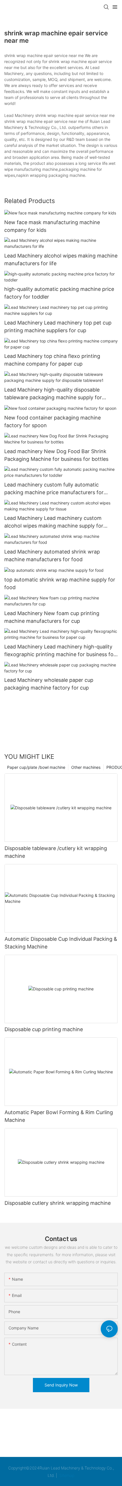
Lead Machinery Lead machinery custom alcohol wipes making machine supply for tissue (53, 522)
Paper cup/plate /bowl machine (36, 767)
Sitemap (66, 1475)
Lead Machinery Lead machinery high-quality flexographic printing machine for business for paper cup (59, 651)
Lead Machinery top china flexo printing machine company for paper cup (52, 360)
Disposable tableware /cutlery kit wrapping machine (56, 852)
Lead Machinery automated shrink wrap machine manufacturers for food (52, 555)
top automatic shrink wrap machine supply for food (59, 583)
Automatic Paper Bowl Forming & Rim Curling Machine (59, 1116)
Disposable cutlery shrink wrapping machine (58, 1203)
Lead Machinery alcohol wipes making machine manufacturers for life (60, 259)
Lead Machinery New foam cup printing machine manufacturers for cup (51, 617)
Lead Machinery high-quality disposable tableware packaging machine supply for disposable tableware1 (53, 394)
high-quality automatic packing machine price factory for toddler (59, 293)
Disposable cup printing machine (44, 1029)
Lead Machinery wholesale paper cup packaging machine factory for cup (48, 684)
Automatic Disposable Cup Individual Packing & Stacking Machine (61, 943)
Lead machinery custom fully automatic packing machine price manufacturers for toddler (54, 489)
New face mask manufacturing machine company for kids (52, 226)
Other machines (85, 767)
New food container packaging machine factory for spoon (52, 421)
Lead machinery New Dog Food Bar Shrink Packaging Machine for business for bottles (56, 455)
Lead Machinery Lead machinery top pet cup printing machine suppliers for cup (58, 326)
